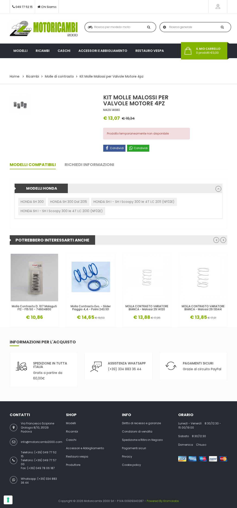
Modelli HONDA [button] (41, 188)
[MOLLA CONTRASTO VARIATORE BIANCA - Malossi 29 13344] (203, 277)
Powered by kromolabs (163, 501)
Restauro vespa (149, 50)
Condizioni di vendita (137, 431)
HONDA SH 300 (32, 201)
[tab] (118, 188)
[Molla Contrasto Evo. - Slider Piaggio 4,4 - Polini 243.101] (90, 277)
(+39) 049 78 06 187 (41, 468)
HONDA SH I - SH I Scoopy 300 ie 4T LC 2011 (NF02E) (134, 201)
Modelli (20, 50)
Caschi (64, 50)
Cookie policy (131, 465)
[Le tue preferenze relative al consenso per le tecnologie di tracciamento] (8, 499)
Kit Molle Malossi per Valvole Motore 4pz (111, 76)
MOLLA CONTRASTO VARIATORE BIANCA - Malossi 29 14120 (146, 308)
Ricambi (43, 50)
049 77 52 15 (24, 7)
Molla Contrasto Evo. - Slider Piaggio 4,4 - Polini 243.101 (91, 308)
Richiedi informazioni (89, 164)
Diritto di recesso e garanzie (141, 423)
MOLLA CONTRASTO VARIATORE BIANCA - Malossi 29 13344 (203, 308)
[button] (218, 189)
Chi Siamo (48, 7)
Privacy (127, 456)
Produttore (24, 65)
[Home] (44, 28)
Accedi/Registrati (218, 6)
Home (14, 76)
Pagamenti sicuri (134, 448)
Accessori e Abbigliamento (102, 50)
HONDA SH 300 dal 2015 (68, 201)
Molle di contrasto (59, 76)
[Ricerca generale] (221, 27)
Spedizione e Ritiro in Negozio (142, 440)
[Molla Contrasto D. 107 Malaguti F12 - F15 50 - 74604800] (34, 277)
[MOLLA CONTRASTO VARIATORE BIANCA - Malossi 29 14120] (147, 277)
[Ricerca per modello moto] (147, 27)
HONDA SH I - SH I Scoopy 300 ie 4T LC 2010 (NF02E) (62, 211)
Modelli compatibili (33, 164)
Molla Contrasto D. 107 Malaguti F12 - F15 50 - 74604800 (34, 308)
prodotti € (208, 51)
